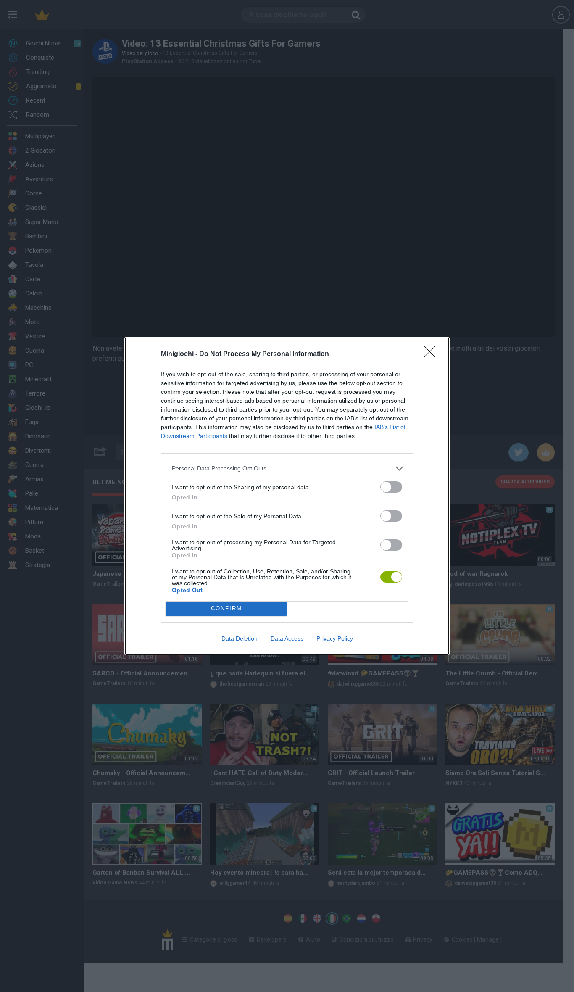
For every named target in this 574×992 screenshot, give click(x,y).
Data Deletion (239, 638)
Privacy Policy (334, 638)
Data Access (287, 638)
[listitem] (287, 468)
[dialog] (287, 496)
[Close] (432, 354)
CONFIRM (226, 608)
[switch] (391, 487)
